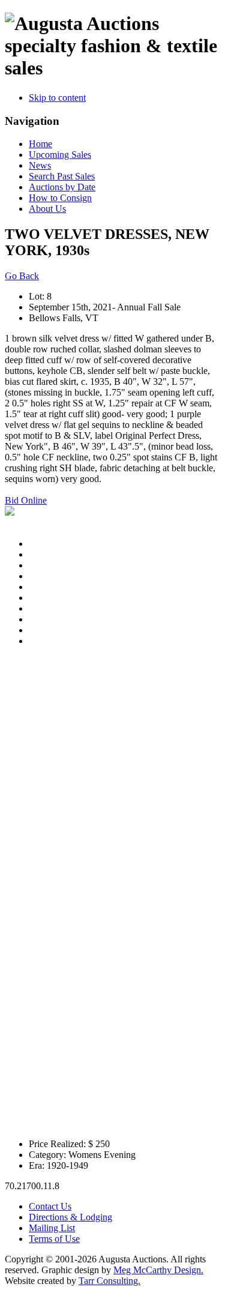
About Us (47, 208)
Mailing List (52, 1228)
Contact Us (50, 1206)
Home (40, 144)
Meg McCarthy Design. (158, 1270)
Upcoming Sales (60, 154)
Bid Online (26, 500)
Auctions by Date (62, 187)
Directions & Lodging (70, 1217)
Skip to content (57, 97)
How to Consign (60, 198)
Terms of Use (54, 1239)
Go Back (22, 276)
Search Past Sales (62, 176)
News (40, 165)
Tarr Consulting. (109, 1281)
